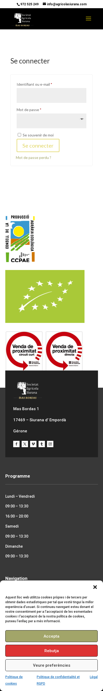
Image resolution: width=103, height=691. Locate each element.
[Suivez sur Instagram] (50, 444)
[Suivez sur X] (25, 444)
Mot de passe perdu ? (33, 157)
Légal (94, 677)
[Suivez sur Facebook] (16, 444)
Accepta (51, 636)
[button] (95, 587)
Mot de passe (38, 109)
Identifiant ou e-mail (44, 84)
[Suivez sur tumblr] (42, 444)
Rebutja (51, 650)
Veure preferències (51, 665)
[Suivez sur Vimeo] (33, 444)
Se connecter (38, 145)
